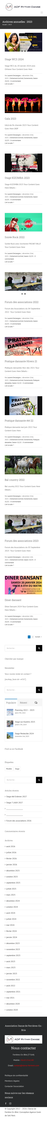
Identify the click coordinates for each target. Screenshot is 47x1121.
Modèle (9, 768)
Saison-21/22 (16, 383)
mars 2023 (10, 967)
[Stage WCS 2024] (23, 42)
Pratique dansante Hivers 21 (21, 361)
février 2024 (11, 931)
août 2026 (10, 846)
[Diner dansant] (23, 585)
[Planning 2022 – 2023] (10, 710)
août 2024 (10, 913)
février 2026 (11, 858)
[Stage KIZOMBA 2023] (23, 163)
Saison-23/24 (28, 560)
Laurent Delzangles (14, 75)
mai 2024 (10, 925)
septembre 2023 (13, 955)
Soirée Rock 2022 (15, 237)
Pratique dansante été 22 (19, 420)
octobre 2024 (12, 907)
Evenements (28, 78)
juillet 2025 (11, 888)
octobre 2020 (12, 1009)
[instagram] (10, 1103)
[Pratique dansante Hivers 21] (23, 346)
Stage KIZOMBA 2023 (17, 177)
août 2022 (10, 985)
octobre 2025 (12, 876)
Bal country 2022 (15, 479)
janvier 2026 (11, 864)
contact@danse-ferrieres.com (26, 1065)
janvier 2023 (11, 973)
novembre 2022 (13, 979)
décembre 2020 (13, 1003)
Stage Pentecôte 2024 (24, 733)
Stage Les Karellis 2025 (25, 721)
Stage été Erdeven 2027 (16, 796)
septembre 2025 (13, 882)
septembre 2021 (13, 991)
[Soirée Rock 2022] (23, 222)
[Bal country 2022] (23, 465)
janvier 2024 (11, 937)
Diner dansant (13, 600)
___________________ (14, 808)
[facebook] (6, 1103)
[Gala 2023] (23, 103)
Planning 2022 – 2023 (24, 710)
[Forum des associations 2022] (23, 281)
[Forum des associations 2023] (23, 524)
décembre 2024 (13, 901)
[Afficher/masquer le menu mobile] (42, 12)
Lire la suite (9, 84)
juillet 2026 (11, 852)
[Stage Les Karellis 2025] (10, 722)
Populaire (11, 702)
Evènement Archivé (16, 78)
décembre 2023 (13, 943)
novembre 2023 (13, 949)
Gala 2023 (10, 118)
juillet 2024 (11, 919)
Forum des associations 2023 (21, 540)
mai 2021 (10, 997)
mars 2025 (10, 894)
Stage (17, 768)
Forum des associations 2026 (18, 820)
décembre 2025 (13, 870)
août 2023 (10, 961)
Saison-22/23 (28, 256)
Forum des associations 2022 (21, 302)
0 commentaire (16, 81)
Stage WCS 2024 (14, 59)
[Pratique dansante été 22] (23, 405)
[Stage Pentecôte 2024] (10, 734)
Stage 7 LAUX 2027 (14, 802)
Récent (23, 702)
